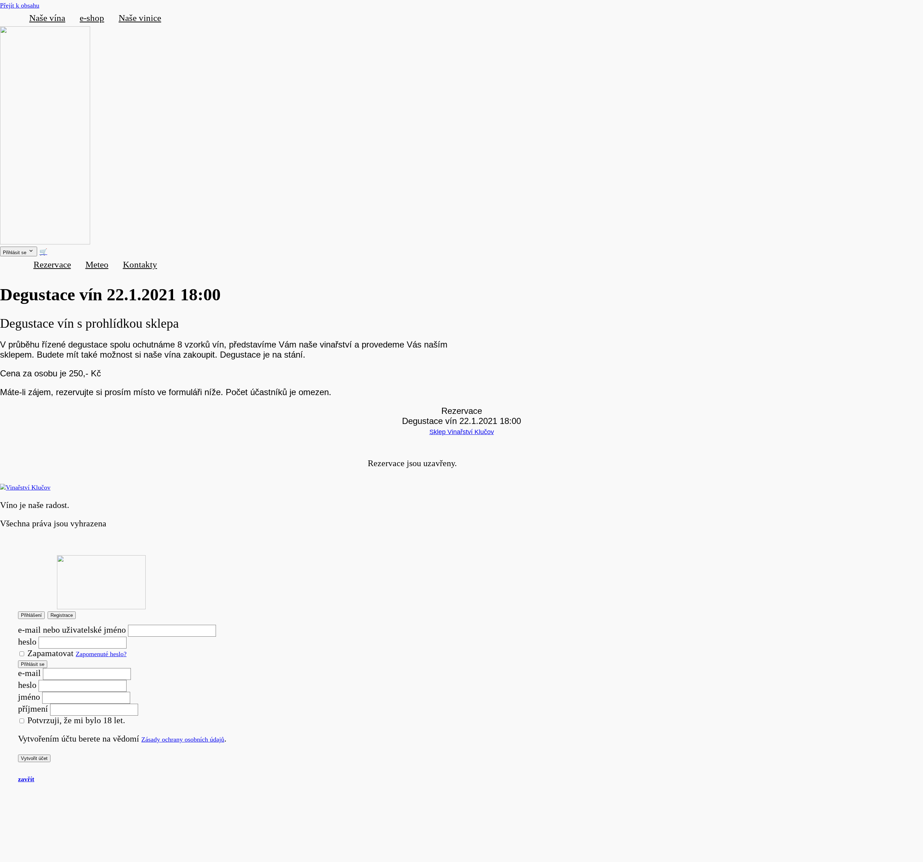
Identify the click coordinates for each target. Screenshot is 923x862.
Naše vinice (140, 18)
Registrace (61, 615)
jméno (29, 697)
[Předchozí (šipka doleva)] (12, 431)
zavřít (26, 779)
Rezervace (52, 264)
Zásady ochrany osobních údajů (182, 739)
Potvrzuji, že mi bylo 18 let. (75, 720)
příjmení (33, 708)
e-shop (92, 18)
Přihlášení (31, 615)
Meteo (97, 264)
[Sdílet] (899, 8)
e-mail (29, 673)
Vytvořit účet (34, 758)
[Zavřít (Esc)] (915, 8)
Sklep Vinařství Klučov (461, 432)
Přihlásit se (32, 664)
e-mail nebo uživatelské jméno (72, 630)
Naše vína (47, 18)
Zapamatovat (49, 653)
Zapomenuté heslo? (101, 654)
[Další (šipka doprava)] (910, 431)
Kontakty (140, 264)
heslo (27, 641)
